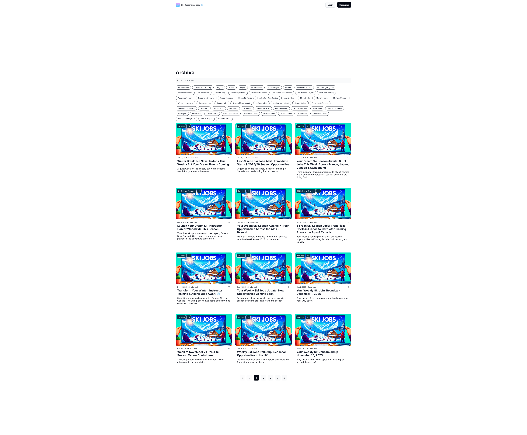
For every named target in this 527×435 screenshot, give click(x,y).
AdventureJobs (203, 93)
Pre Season (196, 113)
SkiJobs (242, 87)
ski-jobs (288, 87)
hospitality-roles (281, 108)
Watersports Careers (259, 93)
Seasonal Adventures (206, 98)
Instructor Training (326, 93)
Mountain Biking (224, 119)
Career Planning (226, 98)
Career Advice (212, 113)
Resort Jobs (182, 113)
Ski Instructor (305, 98)
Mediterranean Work (281, 103)
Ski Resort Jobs (256, 87)
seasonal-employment (186, 119)
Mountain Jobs (289, 98)
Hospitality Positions (246, 98)
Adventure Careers (185, 98)
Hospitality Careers (238, 93)
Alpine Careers (322, 98)
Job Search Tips (261, 103)
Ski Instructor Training (202, 87)
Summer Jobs (222, 103)
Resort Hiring (220, 93)
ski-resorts (233, 108)
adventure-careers (185, 93)
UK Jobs (231, 87)
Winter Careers (286, 113)
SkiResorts (204, 108)
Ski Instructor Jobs (300, 108)
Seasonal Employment (241, 103)
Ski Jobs (220, 87)
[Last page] (284, 378)
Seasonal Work (269, 113)
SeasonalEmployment (186, 108)
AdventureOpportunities (269, 98)
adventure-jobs (206, 119)
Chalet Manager (263, 108)
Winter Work (219, 108)
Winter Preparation (304, 87)
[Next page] (278, 378)
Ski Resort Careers (340, 98)
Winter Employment (185, 103)
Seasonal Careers (251, 113)
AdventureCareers (335, 108)
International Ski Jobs (306, 93)
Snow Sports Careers (320, 103)
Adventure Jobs (274, 87)
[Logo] (178, 5)
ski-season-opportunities (282, 93)
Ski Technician (183, 87)
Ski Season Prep (205, 103)
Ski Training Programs (325, 87)
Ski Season (247, 108)
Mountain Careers (320, 113)
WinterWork (302, 113)
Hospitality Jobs (300, 103)
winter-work (317, 108)
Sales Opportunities (230, 113)
